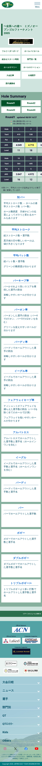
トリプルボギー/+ (21, 583)
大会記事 (10, 75)
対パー (21, 197)
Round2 (31, 103)
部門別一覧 (32, 59)
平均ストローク (21, 229)
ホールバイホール (31, 51)
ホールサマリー (10, 67)
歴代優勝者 (10, 83)
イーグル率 (21, 371)
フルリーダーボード (10, 51)
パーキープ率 (21, 280)
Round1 (11, 103)
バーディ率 (21, 341)
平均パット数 (21, 255)
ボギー (21, 532)
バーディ (21, 482)
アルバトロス (21, 432)
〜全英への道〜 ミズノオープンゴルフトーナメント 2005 (21, 30)
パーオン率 (21, 309)
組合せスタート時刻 (10, 59)
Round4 (31, 110)
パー (21, 507)
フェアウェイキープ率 (21, 400)
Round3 (11, 110)
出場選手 (32, 75)
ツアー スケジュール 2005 (31, 614)
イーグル (21, 457)
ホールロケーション (31, 67)
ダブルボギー (21, 558)
